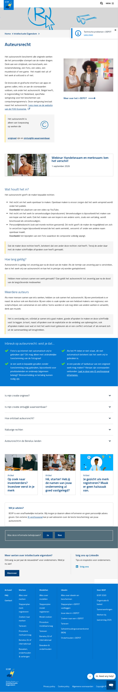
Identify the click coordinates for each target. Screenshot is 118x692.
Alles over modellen (43, 597)
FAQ (6, 595)
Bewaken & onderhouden (45, 647)
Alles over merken (23, 597)
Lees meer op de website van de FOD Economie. (29, 107)
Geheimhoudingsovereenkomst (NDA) (75, 630)
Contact (8, 600)
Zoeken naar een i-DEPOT (72, 618)
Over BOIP (101, 589)
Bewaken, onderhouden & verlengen (25, 652)
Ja (48, 535)
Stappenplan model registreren (45, 608)
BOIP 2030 (101, 595)
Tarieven (22, 625)
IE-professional (35, 517)
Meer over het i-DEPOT (75, 98)
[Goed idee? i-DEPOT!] (88, 75)
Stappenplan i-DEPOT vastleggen (70, 606)
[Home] (9, 5)
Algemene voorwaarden (82, 686)
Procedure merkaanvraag (25, 632)
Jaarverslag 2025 (104, 619)
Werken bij (101, 614)
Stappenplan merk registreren (24, 608)
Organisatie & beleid (103, 602)
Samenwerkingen (104, 609)
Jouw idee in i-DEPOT (70, 613)
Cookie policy (63, 686)
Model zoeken (45, 616)
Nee (60, 535)
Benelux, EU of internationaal (25, 641)
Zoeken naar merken (24, 618)
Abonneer (12, 573)
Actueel (8, 589)
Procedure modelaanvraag (46, 624)
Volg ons (84, 566)
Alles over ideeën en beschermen (70, 597)
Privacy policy (49, 686)
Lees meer (88, 34)
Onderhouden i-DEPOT (71, 637)
